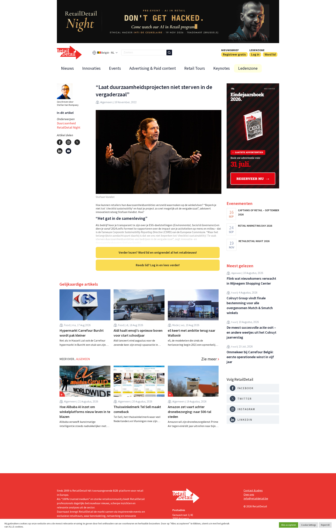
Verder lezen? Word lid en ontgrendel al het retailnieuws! (158, 252)
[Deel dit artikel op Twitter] (77, 142)
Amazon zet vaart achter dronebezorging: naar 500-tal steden (189, 412)
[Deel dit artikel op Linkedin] (59, 151)
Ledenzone (257, 50)
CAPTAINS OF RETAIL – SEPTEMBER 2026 (258, 212)
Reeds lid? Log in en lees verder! (158, 265)
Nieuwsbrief (230, 50)
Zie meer (209, 359)
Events (115, 68)
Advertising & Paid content (152, 68)
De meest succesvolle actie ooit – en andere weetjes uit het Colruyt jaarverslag (251, 332)
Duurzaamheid (66, 123)
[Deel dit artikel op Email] (68, 151)
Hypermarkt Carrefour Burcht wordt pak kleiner (81, 332)
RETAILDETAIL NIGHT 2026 (254, 241)
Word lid (270, 54)
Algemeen (106, 102)
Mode (175, 325)
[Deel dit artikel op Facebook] (59, 142)
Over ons (249, 494)
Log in (255, 54)
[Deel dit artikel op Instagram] (68, 142)
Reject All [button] (325, 524)
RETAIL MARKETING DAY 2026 (255, 225)
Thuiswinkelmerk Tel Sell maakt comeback (137, 409)
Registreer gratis (234, 54)
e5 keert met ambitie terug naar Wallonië (191, 332)
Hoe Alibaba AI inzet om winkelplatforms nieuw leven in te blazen (84, 412)
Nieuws (67, 68)
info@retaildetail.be (256, 498)
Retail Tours (194, 68)
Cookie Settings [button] (308, 524)
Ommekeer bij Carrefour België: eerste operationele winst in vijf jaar (250, 357)
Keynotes (221, 68)
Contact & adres (253, 490)
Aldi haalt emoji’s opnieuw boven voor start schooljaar (138, 332)
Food (67, 325)
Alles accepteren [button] (288, 524)
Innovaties (91, 68)
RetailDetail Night (68, 127)
